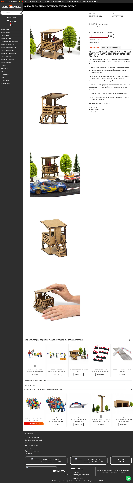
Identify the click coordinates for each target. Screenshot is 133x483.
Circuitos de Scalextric (8, 47)
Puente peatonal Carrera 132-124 (122, 370)
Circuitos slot (6, 32)
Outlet (3, 71)
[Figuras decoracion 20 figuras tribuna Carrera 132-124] (33, 403)
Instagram (6, 83)
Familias (3, 65)
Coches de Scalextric (7, 44)
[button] (126, 339)
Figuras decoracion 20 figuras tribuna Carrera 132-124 (33, 418)
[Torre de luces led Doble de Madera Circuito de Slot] (101, 403)
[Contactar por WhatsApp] (128, 478)
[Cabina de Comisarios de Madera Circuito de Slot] (54, 43)
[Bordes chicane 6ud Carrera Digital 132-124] (100, 354)
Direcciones (28, 448)
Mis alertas (28, 453)
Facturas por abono (31, 445)
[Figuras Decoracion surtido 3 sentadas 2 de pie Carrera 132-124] (35, 354)
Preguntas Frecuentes (109, 473)
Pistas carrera (6, 56)
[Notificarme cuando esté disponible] (111, 36)
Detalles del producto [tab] (110, 48)
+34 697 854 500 (97, 462)
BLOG (2, 77)
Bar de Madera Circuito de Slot (79, 370)
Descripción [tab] (94, 48)
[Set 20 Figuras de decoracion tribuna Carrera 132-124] (56, 403)
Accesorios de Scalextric (9, 53)
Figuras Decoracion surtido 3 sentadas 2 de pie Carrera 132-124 (35, 371)
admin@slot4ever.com (81, 474)
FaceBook (6, 80)
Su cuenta (29, 434)
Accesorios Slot (6, 38)
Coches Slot (5, 29)
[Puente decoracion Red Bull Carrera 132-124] (78, 403)
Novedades (4, 68)
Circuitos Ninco (6, 62)
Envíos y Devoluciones (104, 470)
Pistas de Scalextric (7, 50)
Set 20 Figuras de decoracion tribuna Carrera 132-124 (56, 421)
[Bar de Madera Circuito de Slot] (79, 354)
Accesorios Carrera (7, 59)
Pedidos (27, 443)
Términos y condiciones (121, 470)
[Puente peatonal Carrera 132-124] (122, 354)
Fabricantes (5, 74)
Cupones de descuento (32, 451)
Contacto (122, 473)
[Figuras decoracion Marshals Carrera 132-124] (57, 354)
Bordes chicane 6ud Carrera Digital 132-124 (100, 370)
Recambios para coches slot (10, 41)
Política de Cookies (75, 481)
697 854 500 (69, 474)
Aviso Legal (88, 481)
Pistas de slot (5, 35)
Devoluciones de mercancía (33, 440)
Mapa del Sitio (99, 481)
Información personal (32, 437)
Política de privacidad (59, 481)
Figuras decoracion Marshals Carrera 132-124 (57, 370)
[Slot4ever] (11, 7)
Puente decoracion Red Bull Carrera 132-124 (78, 420)
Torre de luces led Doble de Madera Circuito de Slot (101, 420)
